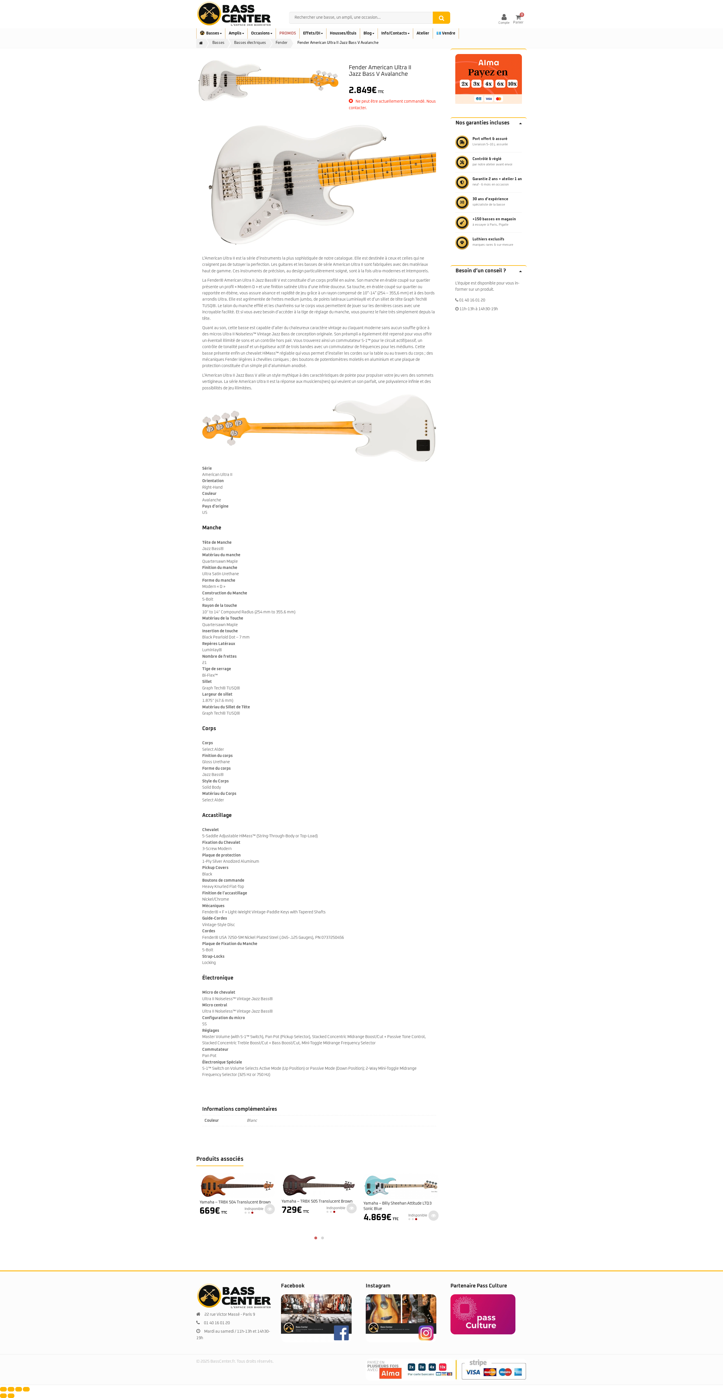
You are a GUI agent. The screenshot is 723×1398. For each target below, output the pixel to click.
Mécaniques (213, 906)
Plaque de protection (221, 855)
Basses (213, 33)
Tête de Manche (217, 543)
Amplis (235, 33)
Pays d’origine (215, 506)
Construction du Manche (224, 593)
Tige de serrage (216, 669)
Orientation (213, 481)
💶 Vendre (445, 33)
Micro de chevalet (218, 992)
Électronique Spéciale (222, 1062)
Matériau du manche (221, 555)
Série (207, 469)
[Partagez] (18, 1389)
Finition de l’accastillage (224, 893)
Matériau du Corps (219, 794)
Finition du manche (219, 568)
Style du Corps (215, 781)
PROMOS (287, 33)
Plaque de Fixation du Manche (229, 944)
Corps (207, 743)
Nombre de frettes (219, 657)
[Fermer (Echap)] (26, 1389)
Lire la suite (270, 1208)
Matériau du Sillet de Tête (226, 707)
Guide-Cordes (214, 918)
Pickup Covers (215, 868)
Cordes (208, 931)
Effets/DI (312, 33)
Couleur (209, 494)
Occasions (261, 33)
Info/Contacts (394, 33)
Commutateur (215, 1050)
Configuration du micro (223, 1018)
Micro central (214, 1005)
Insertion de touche (220, 631)
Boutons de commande (223, 881)
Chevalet (210, 830)
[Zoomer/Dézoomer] (3, 1389)
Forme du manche (218, 580)
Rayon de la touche (219, 606)
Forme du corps (216, 769)
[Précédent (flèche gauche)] (3, 1395)
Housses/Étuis (343, 33)
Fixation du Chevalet (221, 843)
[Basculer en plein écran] (11, 1389)
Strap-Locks (213, 957)
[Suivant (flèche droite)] (11, 1395)
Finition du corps (217, 756)
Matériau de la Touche (222, 618)
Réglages (210, 1031)
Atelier (423, 33)
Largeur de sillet (217, 694)
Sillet (207, 682)
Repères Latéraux (218, 644)
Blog (368, 33)
